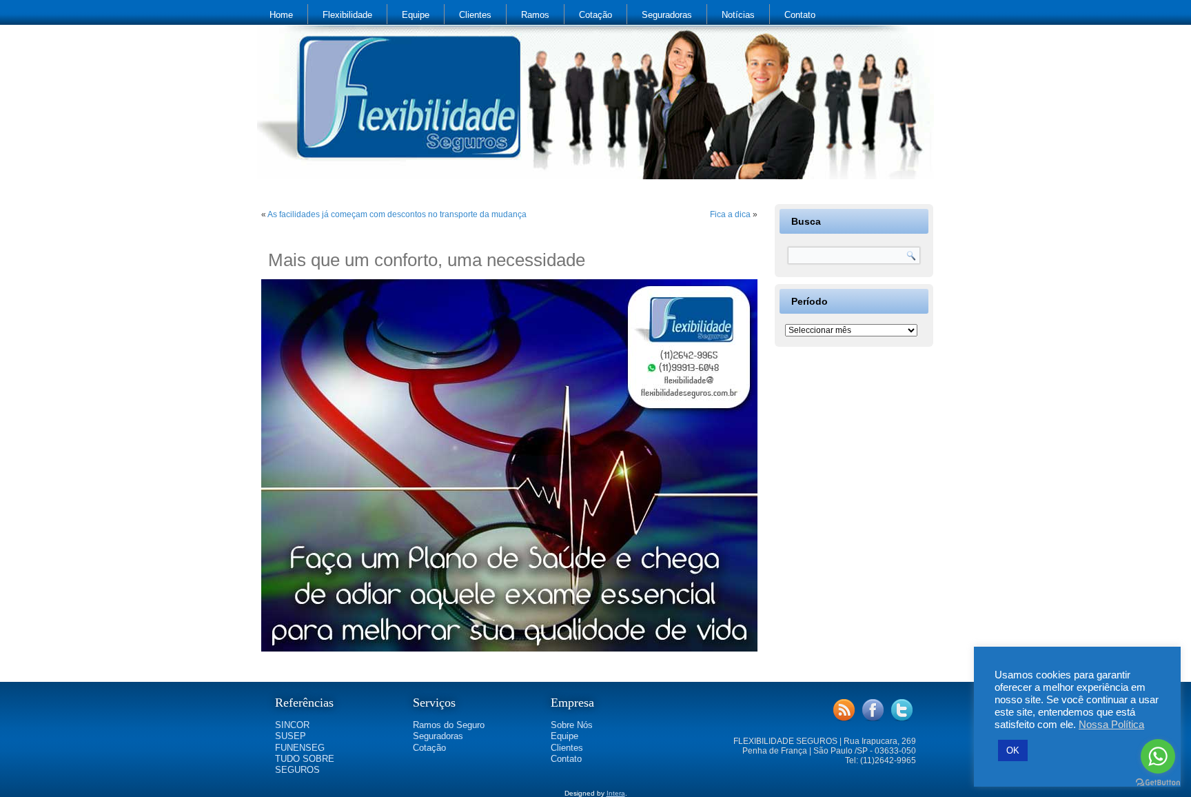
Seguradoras (667, 15)
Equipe (415, 15)
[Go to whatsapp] (1158, 756)
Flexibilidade (347, 15)
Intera (616, 793)
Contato (799, 15)
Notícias (738, 15)
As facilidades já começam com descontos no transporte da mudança (397, 214)
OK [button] (1012, 750)
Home (281, 15)
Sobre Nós (572, 725)
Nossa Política (1111, 724)
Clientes (475, 15)
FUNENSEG (300, 748)
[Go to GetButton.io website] (1158, 782)
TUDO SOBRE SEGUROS (304, 764)
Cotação (595, 15)
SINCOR (292, 725)
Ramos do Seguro (449, 725)
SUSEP (290, 736)
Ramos (535, 15)
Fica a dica (730, 214)
